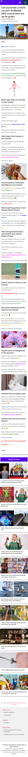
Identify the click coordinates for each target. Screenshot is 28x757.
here (5, 130)
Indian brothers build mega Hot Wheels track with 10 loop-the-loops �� (13, 623)
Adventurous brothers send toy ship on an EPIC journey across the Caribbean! (13, 600)
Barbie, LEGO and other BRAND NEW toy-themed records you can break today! (12, 552)
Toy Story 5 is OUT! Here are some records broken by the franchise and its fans (12, 481)
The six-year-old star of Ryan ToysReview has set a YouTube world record (14, 692)
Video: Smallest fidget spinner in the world (12, 670)
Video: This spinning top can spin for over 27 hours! (13, 647)
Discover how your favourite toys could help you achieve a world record (13, 576)
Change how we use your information (14, 734)
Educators (6, 722)
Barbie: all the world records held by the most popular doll (13, 505)
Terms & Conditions (9, 712)
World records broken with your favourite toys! (12, 528)
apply (7, 406)
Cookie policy (7, 715)
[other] (19, 2)
